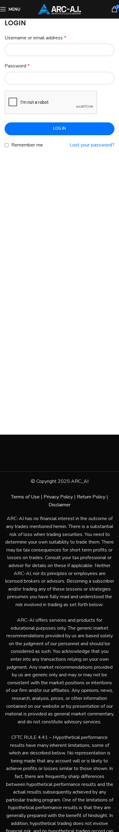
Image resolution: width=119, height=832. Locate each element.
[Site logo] (59, 8)
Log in (59, 128)
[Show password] (108, 78)
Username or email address (35, 37)
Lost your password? (92, 145)
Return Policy (91, 497)
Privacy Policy (58, 497)
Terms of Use (25, 497)
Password (17, 66)
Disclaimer (59, 504)
